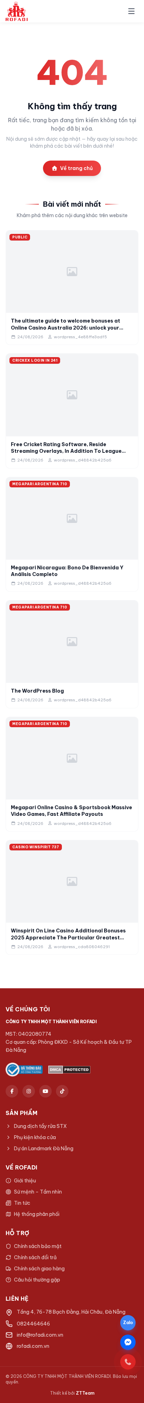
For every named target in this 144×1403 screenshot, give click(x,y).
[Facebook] (12, 1091)
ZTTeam (85, 1393)
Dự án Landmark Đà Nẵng (43, 1148)
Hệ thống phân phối (36, 1214)
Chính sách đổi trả (35, 1257)
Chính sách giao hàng (39, 1268)
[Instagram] (28, 1091)
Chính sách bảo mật (38, 1246)
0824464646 (33, 1324)
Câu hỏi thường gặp (37, 1280)
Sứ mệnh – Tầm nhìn (38, 1192)
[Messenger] (128, 1342)
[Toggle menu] (131, 11)
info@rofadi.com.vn (40, 1335)
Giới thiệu (25, 1180)
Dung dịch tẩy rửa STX (40, 1126)
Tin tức (22, 1203)
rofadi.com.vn (33, 1346)
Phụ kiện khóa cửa (35, 1137)
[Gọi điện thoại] (128, 1361)
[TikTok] (62, 1091)
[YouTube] (45, 1091)
